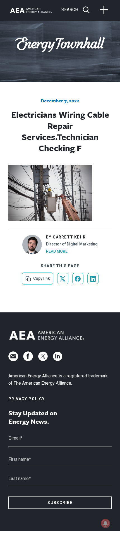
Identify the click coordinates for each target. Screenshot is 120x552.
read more (57, 251)
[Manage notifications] (105, 523)
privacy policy (26, 399)
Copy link (41, 277)
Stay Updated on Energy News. (32, 417)
